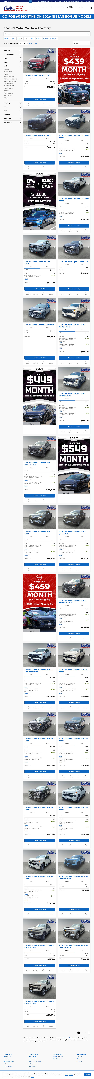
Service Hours (32, 1066)
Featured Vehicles (8, 1063)
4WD (38, 38)
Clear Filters (33, 43)
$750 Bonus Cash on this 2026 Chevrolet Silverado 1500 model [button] (67, 346)
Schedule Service (33, 1058)
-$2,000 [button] (87, 338)
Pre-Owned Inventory (48, 7)
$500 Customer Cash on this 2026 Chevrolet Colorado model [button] (67, 151)
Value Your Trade (57, 1058)
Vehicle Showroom (70, 1038)
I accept (88, 1074)
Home (30, 7)
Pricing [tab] (32, 78)
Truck (31, 38)
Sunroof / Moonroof (50, 38)
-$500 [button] (87, 149)
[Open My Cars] (91, 8)
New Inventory (7, 1056)
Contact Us (80, 1056)
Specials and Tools (60, 7)
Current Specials (8, 1066)
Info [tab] (47, 78)
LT (25, 38)
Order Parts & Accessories (35, 1061)
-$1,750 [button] (53, 551)
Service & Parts (79, 7)
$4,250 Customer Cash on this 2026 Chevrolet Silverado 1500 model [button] (32, 547)
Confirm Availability (40, 99)
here (32, 1077)
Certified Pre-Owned (9, 1061)
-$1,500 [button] (87, 545)
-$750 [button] (87, 344)
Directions (79, 1058)
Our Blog (79, 1061)
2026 (19, 38)
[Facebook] (30, 1)
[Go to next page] (89, 1033)
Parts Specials (32, 1063)
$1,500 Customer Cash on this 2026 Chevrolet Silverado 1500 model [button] (67, 547)
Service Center (32, 1056)
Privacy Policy (69, 1075)
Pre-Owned (6, 1058)
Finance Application (70, 7)
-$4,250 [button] (52, 545)
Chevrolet (23, 43)
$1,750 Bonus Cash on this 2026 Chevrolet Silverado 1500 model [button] (31, 553)
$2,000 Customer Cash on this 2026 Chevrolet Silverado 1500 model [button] (67, 340)
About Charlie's (33, 10)
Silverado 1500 (9, 38)
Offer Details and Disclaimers (65, 105)
